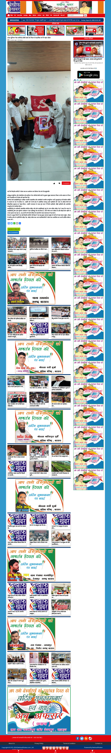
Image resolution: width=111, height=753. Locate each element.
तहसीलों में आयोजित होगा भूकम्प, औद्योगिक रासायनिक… (38, 682)
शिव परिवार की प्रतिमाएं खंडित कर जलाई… (16, 319)
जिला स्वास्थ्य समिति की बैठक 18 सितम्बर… (60, 682)
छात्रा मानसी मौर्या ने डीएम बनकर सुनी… (38, 474)
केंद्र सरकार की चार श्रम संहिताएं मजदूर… (60, 336)
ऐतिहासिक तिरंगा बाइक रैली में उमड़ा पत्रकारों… (17, 250)
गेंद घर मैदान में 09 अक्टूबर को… (60, 456)
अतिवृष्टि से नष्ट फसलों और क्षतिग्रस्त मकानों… (59, 612)
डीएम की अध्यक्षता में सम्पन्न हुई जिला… (16, 682)
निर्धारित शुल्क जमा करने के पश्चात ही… (17, 527)
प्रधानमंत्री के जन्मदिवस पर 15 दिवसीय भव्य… (38, 666)
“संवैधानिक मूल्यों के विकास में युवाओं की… (37, 336)
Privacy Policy (39, 743)
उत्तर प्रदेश (19, 15)
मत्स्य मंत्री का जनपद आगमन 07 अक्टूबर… (38, 612)
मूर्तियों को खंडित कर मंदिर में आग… (39, 249)
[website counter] (55, 748)
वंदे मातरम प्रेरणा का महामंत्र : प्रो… (59, 405)
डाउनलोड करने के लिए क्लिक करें (87, 68)
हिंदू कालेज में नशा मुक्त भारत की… (61, 318)
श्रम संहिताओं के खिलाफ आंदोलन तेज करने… (60, 250)
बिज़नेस (34, 15)
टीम (51, 15)
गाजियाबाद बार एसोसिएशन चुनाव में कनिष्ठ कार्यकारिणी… (61, 389)
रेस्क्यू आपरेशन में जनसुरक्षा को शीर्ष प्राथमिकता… (61, 543)
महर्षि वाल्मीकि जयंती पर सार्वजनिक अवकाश (39, 596)
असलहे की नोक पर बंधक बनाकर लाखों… (16, 458)
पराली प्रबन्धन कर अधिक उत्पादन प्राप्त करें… (60, 666)
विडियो (47, 15)
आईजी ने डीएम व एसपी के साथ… (16, 664)
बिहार (30, 15)
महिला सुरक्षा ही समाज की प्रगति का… (60, 596)
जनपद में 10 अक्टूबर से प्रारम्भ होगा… (60, 527)
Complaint (66, 183)
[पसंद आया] (54, 183)
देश (15, 15)
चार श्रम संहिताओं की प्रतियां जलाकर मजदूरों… (15, 336)
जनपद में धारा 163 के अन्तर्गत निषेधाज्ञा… (16, 612)
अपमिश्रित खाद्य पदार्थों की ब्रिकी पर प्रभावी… (16, 474)
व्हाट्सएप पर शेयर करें (13, 229)
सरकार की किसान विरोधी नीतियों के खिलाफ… (61, 266)
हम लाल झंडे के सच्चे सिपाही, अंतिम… (15, 266)
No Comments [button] (13, 232)
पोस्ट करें (62, 15)
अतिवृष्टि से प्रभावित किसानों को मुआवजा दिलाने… (38, 458)
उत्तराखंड (25, 15)
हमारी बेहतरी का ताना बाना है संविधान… (37, 319)
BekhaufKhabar (97, 747)
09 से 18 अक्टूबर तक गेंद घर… (38, 525)
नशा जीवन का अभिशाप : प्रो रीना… (39, 388)
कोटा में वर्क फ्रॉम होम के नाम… (16, 387)
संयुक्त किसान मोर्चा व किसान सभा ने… (38, 543)
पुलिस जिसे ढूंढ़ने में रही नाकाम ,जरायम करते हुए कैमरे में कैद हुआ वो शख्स (88, 60)
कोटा (8, 40)
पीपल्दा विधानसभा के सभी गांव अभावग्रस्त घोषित (37, 405)
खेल (43, 15)
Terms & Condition (69, 743)
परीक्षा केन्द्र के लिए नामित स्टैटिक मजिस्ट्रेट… (16, 596)
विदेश (11, 15)
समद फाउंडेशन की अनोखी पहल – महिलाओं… (16, 405)
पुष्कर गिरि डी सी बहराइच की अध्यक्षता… (37, 266)
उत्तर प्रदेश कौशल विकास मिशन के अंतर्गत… (17, 543)
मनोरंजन (39, 15)
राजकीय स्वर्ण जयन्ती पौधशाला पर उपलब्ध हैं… (60, 474)
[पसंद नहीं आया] (59, 183)
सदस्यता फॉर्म (56, 15)
